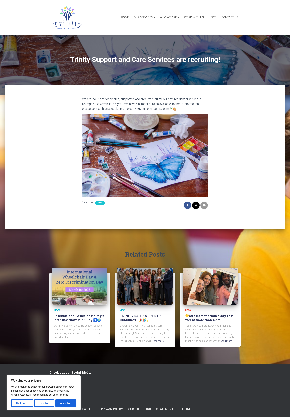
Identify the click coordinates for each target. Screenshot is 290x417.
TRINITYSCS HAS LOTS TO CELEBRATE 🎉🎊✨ (140, 318)
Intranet (186, 409)
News (212, 17)
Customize (22, 403)
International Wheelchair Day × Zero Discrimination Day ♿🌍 (79, 318)
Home (125, 17)
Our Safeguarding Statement (150, 409)
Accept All (65, 403)
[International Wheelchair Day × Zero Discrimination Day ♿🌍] (79, 286)
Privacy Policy (112, 409)
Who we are (168, 17)
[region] (44, 392)
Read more (158, 341)
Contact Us (229, 17)
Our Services (143, 17)
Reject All (44, 403)
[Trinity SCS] (67, 17)
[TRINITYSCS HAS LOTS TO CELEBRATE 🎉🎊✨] (145, 286)
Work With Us (194, 17)
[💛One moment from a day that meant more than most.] (210, 286)
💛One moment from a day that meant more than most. (209, 318)
